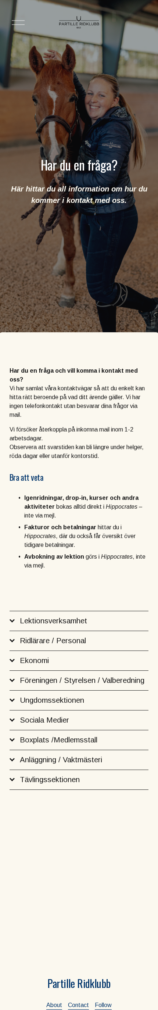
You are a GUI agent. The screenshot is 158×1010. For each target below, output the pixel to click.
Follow (103, 1005)
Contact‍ (78, 1005)
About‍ (54, 1005)
